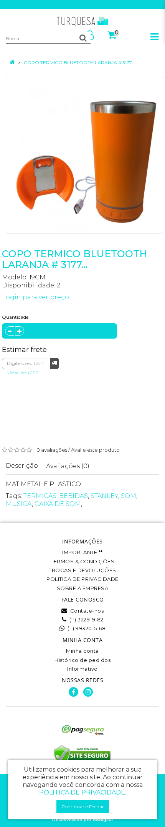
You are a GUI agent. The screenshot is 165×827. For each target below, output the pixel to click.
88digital (103, 819)
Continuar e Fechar (82, 806)
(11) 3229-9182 (86, 619)
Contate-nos (86, 611)
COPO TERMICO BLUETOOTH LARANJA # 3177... (79, 62)
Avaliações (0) (67, 466)
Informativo (82, 669)
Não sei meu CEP (22, 373)
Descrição (22, 465)
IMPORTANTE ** (82, 552)
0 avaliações (51, 450)
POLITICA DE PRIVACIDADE (82, 579)
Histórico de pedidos (82, 660)
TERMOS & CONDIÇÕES (82, 561)
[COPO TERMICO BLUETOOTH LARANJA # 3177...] (84, 155)
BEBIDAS (73, 495)
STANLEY (104, 495)
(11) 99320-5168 (86, 628)
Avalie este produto (95, 450)
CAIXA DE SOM (58, 504)
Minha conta (82, 651)
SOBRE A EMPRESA (83, 588)
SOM (128, 495)
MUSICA (19, 504)
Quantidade (15, 317)
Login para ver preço (35, 297)
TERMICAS (39, 495)
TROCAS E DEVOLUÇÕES (82, 570)
